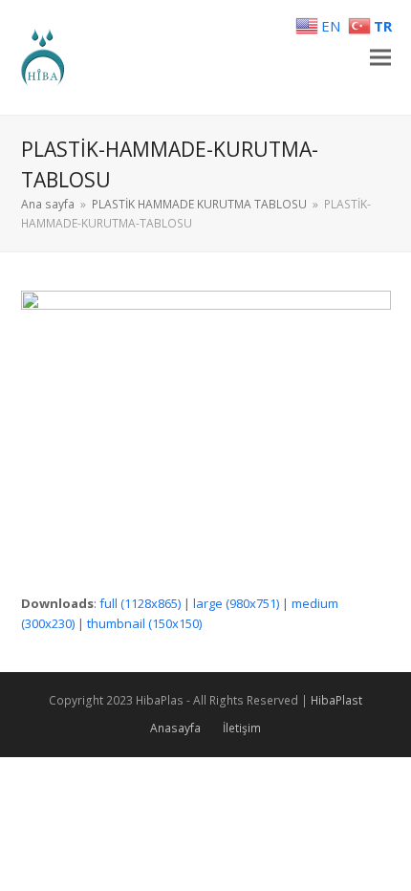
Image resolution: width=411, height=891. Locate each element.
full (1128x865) (140, 603)
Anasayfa (175, 728)
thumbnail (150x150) (144, 623)
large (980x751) (236, 603)
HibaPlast (336, 700)
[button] (380, 58)
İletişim (242, 728)
